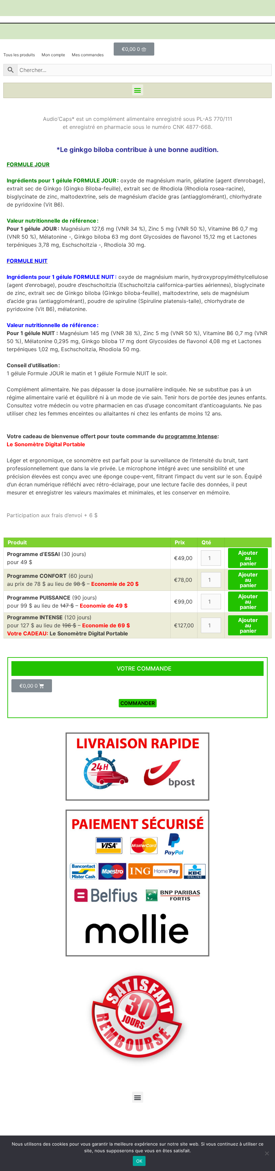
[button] (137, 89)
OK (139, 1161)
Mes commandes (88, 54)
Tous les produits (19, 54)
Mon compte (53, 54)
